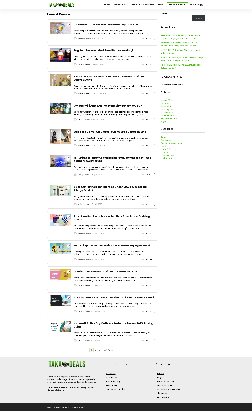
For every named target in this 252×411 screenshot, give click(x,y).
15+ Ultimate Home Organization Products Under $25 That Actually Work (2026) (112, 159)
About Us (111, 373)
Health (161, 4)
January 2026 (167, 112)
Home (107, 4)
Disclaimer (111, 385)
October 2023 (167, 115)
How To (164, 152)
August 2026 (167, 100)
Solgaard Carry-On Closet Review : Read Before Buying (110, 132)
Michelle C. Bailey (84, 38)
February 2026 (167, 109)
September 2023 (169, 118)
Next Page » (108, 349)
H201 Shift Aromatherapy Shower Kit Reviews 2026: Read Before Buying (110, 78)
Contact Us (112, 377)
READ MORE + (148, 38)
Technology (196, 4)
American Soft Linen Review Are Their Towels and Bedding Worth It (112, 218)
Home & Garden (177, 4)
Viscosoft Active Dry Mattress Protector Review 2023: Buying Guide (113, 325)
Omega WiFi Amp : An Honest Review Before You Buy (108, 106)
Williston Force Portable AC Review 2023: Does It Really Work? (114, 297)
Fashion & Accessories (141, 4)
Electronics (120, 4)
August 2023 (167, 121)
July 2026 (165, 103)
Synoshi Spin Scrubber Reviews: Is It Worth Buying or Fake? (112, 245)
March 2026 (166, 106)
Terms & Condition (115, 389)
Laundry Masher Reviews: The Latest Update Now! (106, 24)
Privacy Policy (113, 381)
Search (164, 13)
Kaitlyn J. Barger (83, 64)
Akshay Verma (83, 175)
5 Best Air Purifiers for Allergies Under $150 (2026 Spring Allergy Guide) (110, 188)
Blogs (163, 137)
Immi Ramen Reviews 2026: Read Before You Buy (105, 271)
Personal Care (167, 155)
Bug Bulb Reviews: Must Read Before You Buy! (103, 50)
